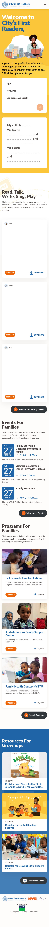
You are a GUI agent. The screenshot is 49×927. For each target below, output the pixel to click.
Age (9, 83)
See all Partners (36, 715)
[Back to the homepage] (16, 5)
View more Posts (36, 880)
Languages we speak (17, 97)
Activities (11, 90)
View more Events (35, 512)
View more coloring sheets (31, 409)
